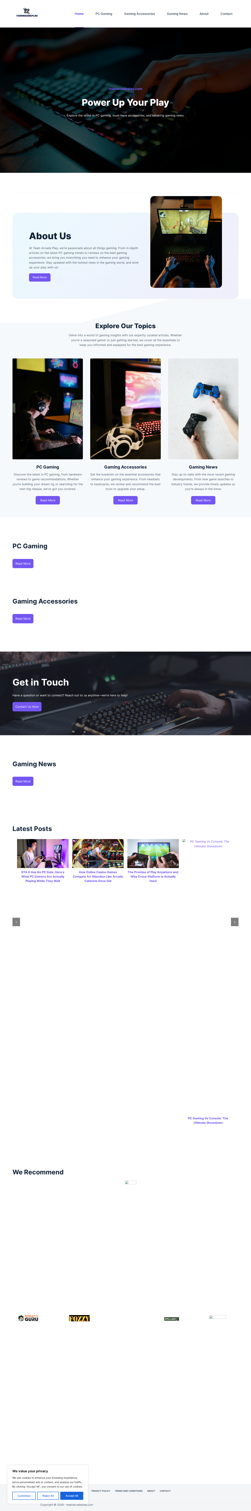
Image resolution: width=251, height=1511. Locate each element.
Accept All (72, 1495)
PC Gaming (104, 14)
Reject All (48, 1495)
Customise (24, 1495)
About (204, 14)
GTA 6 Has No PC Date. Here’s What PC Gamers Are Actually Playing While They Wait (42, 876)
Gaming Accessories (139, 14)
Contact (226, 14)
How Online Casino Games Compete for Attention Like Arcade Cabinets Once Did (98, 876)
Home (79, 14)
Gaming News (177, 14)
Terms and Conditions (129, 1491)
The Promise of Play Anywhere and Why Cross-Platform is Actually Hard (153, 876)
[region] (47, 1484)
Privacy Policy (101, 1491)
